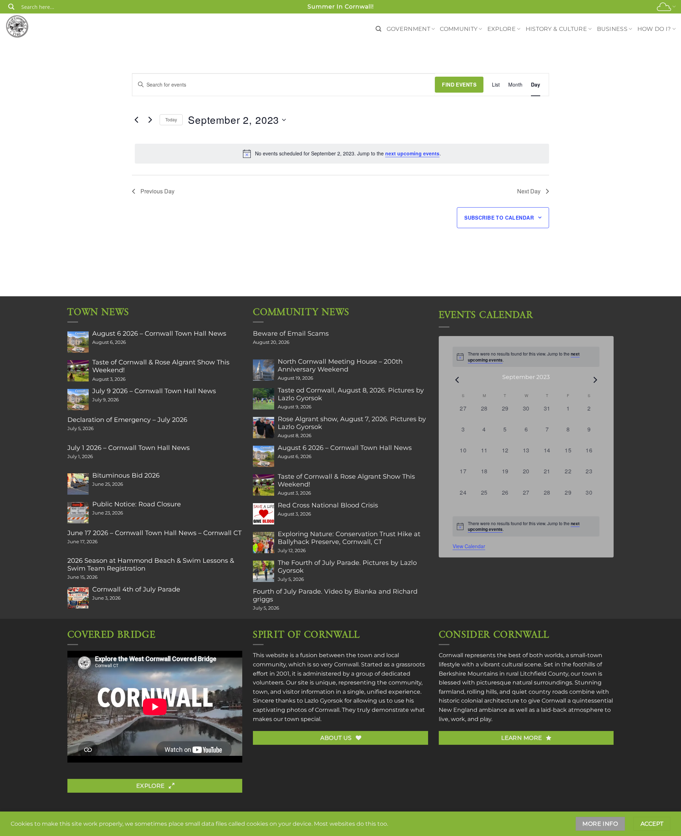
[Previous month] (457, 380)
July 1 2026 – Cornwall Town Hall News (128, 448)
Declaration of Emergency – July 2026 (127, 420)
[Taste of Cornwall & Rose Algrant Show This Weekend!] (78, 370)
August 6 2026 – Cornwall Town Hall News (159, 333)
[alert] (342, 154)
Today (171, 119)
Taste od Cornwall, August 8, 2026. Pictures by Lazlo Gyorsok (351, 394)
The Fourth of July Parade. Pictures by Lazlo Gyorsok (347, 566)
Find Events (459, 84)
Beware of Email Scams (291, 333)
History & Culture (556, 29)
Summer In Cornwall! (341, 6)
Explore (501, 29)
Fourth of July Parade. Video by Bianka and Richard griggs (335, 595)
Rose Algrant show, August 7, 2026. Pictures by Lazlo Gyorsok (352, 423)
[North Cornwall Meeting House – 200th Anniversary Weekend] (263, 370)
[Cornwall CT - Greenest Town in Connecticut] (30, 26)
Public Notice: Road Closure (136, 504)
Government (408, 29)
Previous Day (157, 191)
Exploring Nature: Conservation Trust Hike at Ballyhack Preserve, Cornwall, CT (349, 538)
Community (458, 29)
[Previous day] (136, 120)
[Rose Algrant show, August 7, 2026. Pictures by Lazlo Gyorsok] (263, 427)
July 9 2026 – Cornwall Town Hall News (154, 391)
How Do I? (654, 29)
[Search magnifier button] (11, 7)
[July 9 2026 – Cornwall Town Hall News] (78, 399)
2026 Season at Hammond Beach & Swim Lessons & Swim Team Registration (150, 564)
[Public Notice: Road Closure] (78, 512)
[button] (378, 29)
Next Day (529, 191)
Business (612, 29)
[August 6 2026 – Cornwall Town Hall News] (78, 342)
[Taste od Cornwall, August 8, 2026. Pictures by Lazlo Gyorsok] (263, 398)
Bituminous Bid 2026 (126, 475)
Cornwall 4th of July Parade (136, 589)
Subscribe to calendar (499, 217)
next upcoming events (412, 153)
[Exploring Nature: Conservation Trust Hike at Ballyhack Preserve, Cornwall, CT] (263, 542)
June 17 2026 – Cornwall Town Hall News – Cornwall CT (154, 533)
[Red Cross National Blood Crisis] (263, 513)
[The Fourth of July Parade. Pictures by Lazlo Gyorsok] (263, 571)
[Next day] (150, 120)
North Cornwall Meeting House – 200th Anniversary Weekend (340, 365)
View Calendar (469, 546)
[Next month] (595, 380)
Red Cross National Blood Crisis (328, 505)
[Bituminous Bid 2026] (78, 484)
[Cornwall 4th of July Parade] (78, 598)
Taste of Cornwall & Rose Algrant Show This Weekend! (160, 366)
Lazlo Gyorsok (323, 700)
